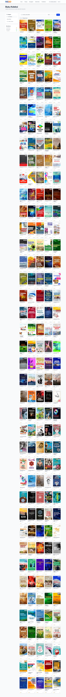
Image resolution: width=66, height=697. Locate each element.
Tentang (25, 1)
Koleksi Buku (37, 1)
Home (21, 1)
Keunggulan (31, 1)
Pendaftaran (44, 1)
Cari (58, 14)
